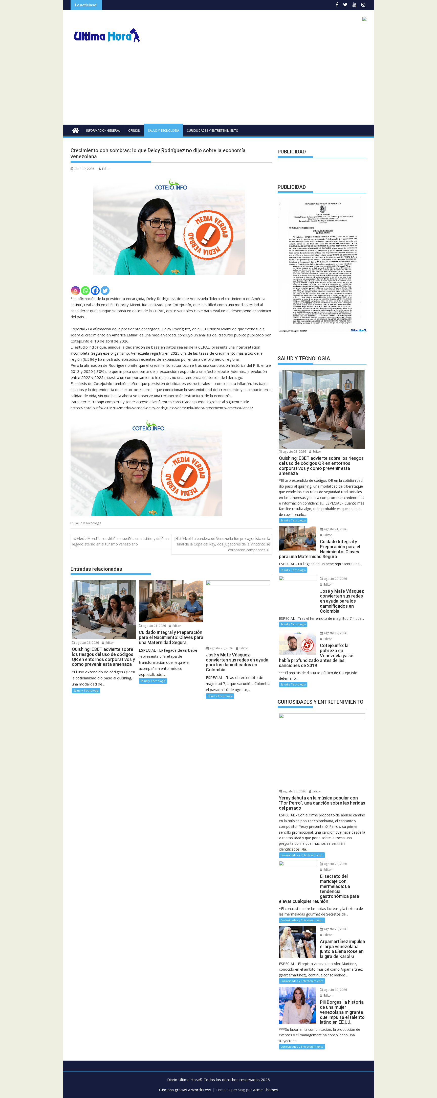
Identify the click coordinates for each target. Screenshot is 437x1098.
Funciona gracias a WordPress (185, 1094)
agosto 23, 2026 (87, 642)
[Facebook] (95, 290)
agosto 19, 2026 (335, 637)
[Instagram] (75, 290)
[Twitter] (105, 290)
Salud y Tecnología (163, 130)
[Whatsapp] (85, 290)
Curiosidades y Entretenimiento (212, 130)
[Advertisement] (218, 86)
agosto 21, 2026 (154, 626)
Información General (103, 130)
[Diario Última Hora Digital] (75, 129)
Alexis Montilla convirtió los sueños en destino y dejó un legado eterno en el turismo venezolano (120, 541)
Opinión (134, 130)
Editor (106, 169)
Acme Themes (265, 1094)
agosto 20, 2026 (221, 648)
